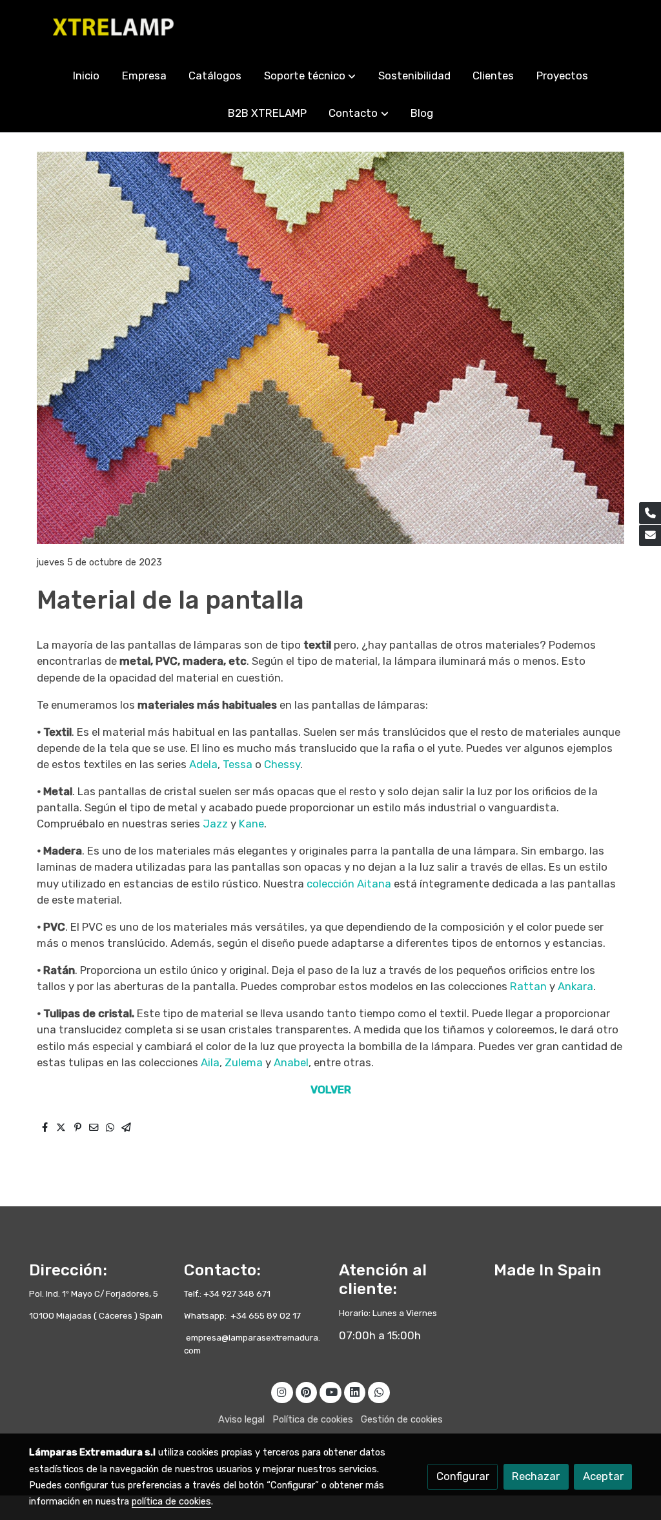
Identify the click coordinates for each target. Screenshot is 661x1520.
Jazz (216, 823)
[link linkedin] (355, 1391)
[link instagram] (282, 1391)
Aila (210, 1062)
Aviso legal (241, 1419)
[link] (111, 28)
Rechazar (536, 1476)
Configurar (462, 1476)
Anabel (291, 1062)
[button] (310, 76)
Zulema (245, 1062)
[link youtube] (331, 1391)
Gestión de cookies (402, 1419)
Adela (203, 764)
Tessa (239, 764)
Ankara (575, 986)
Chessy (282, 764)
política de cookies (171, 1501)
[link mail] (650, 536)
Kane (251, 823)
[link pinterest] (306, 1391)
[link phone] (650, 513)
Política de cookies (312, 1419)
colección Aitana (349, 883)
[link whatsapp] (379, 1391)
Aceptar (603, 1476)
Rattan (529, 986)
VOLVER (330, 1089)
